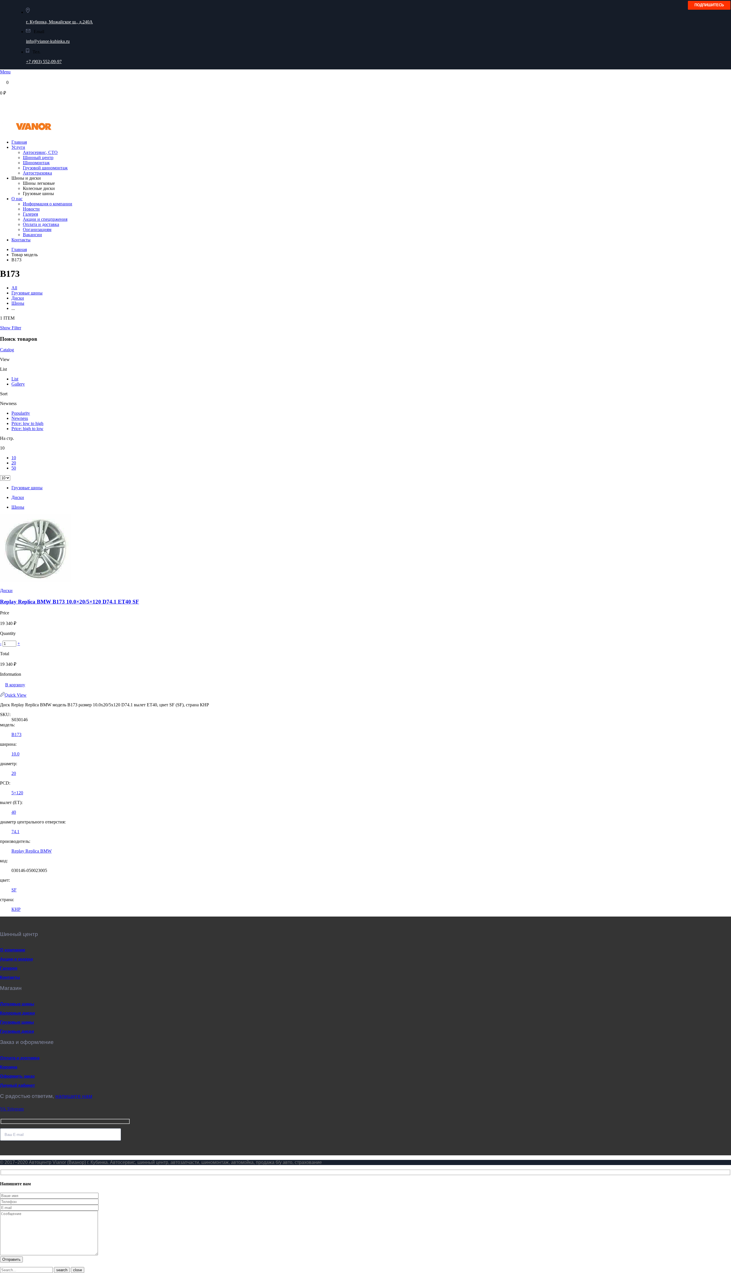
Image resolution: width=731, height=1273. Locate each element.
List (14, 378)
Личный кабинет (17, 1085)
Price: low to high (27, 423)
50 (13, 468)
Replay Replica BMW (31, 851)
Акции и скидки (16, 959)
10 (13, 457)
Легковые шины (17, 1003)
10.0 (15, 753)
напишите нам (73, 1096)
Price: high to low (27, 428)
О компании (12, 949)
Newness (19, 418)
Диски (17, 298)
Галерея (30, 214)
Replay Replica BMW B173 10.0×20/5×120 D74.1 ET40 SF (69, 602)
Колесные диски (17, 1013)
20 (13, 462)
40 (13, 812)
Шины (17, 303)
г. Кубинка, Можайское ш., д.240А (59, 21)
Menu (5, 71)
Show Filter (10, 327)
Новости (31, 209)
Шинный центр (38, 157)
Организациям (37, 229)
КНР (16, 909)
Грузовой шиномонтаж (45, 167)
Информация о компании (47, 203)
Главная (19, 142)
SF (14, 889)
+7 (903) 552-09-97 (44, 61)
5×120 (17, 792)
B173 (16, 734)
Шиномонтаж (36, 162)
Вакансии (32, 234)
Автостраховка (37, 173)
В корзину (15, 684)
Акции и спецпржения (45, 219)
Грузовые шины (27, 292)
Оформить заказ (17, 1076)
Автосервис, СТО (40, 152)
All (14, 287)
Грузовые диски (17, 1031)
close (77, 1270)
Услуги (18, 147)
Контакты (21, 239)
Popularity (20, 413)
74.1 (15, 831)
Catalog (7, 349)
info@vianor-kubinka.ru (48, 41)
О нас (17, 198)
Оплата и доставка (41, 224)
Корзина (8, 1066)
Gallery (18, 384)
